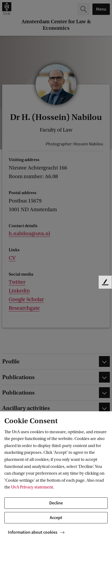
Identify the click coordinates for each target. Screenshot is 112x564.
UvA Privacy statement (32, 487)
